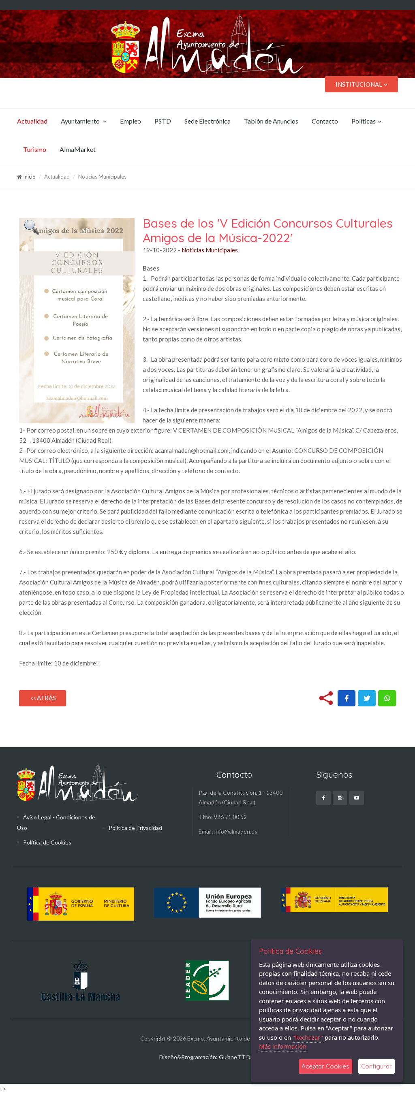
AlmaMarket (78, 149)
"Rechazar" (308, 1037)
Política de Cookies (47, 842)
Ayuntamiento (81, 121)
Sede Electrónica (207, 121)
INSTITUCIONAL (359, 84)
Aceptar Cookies (325, 1066)
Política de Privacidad (135, 827)
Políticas (363, 121)
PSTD (162, 121)
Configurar (376, 1066)
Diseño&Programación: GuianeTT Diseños (213, 1056)
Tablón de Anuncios (271, 121)
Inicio (29, 176)
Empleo (130, 121)
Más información (282, 1046)
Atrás (46, 698)
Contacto (325, 121)
